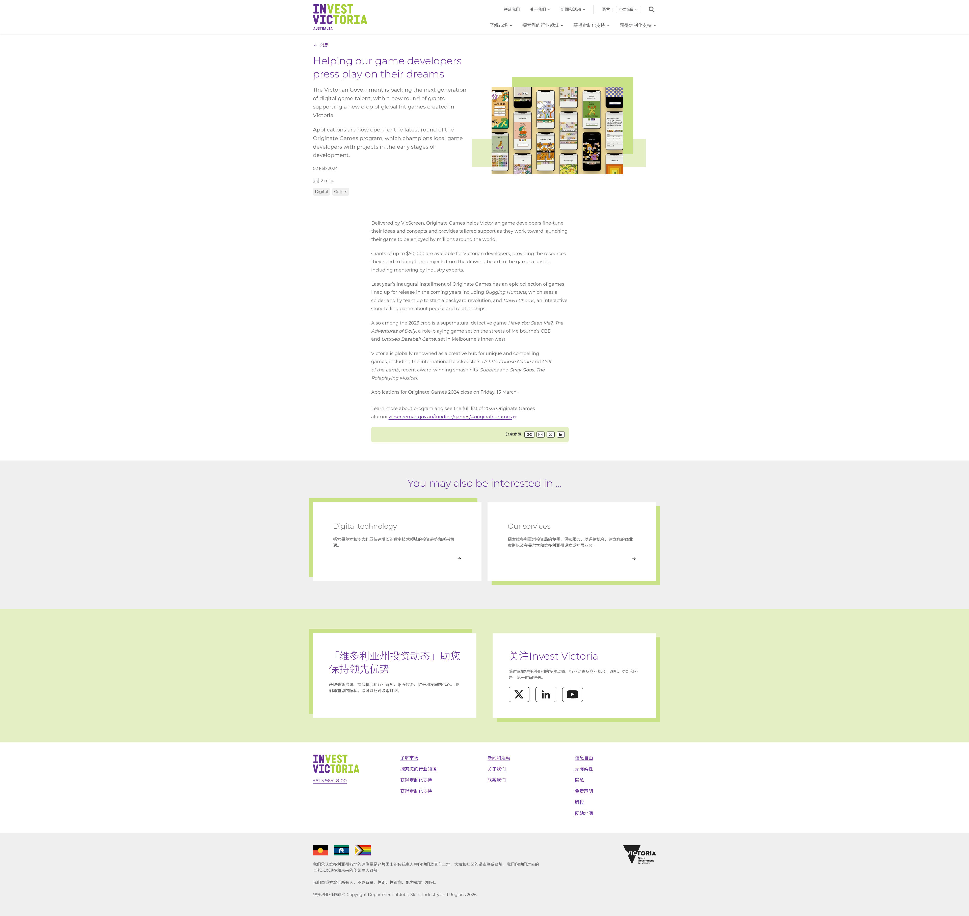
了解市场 (409, 758)
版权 (579, 802)
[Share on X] (551, 435)
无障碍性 (584, 769)
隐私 (579, 780)
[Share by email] (540, 435)
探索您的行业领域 (418, 769)
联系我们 (512, 9)
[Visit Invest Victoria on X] (519, 694)
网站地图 (584, 813)
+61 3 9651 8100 (330, 781)
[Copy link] (529, 435)
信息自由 (584, 758)
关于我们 (538, 9)
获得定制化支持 (416, 780)
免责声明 (584, 791)
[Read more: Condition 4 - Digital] (397, 559)
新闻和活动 (571, 9)
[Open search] (651, 9)
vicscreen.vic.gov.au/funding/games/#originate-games (450, 417)
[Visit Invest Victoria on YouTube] (572, 694)
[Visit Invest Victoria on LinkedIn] (545, 694)
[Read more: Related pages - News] (572, 559)
